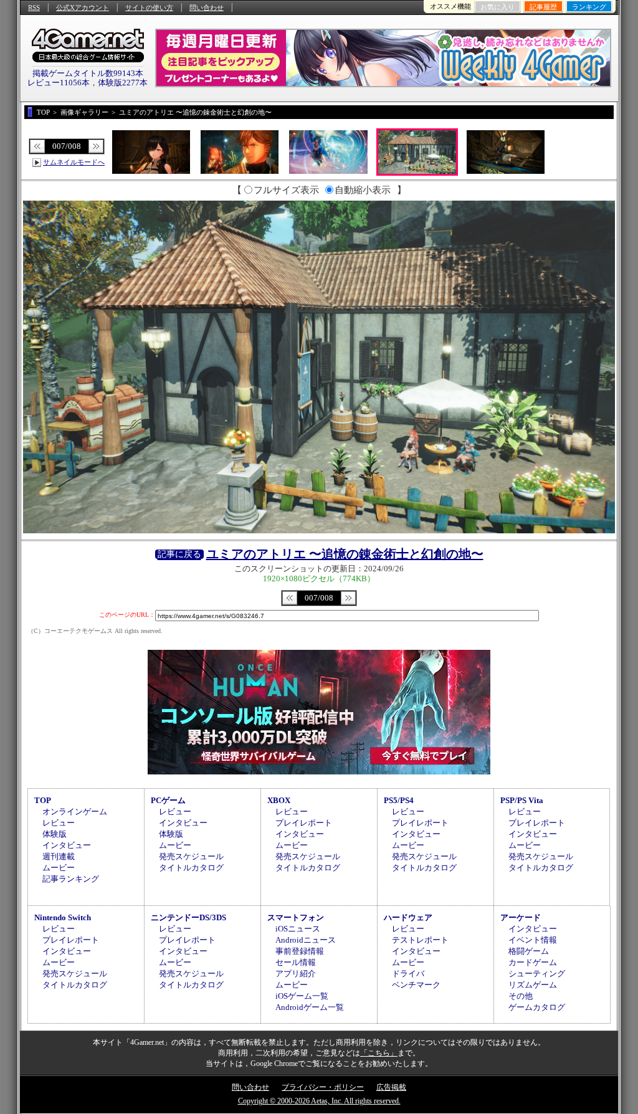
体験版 (54, 834)
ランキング (589, 7)
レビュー (58, 822)
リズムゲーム (532, 984)
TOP (42, 800)
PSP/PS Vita (521, 800)
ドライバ (408, 973)
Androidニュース (305, 940)
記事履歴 (543, 7)
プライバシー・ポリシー (323, 1087)
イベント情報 (532, 940)
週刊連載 (58, 856)
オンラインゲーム (74, 811)
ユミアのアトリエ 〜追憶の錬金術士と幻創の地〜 (344, 554)
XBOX (278, 800)
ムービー (58, 867)
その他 (520, 996)
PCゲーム (168, 800)
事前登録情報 (299, 951)
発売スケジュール (191, 856)
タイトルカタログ (191, 867)
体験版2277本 (123, 82)
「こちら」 (379, 1053)
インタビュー (66, 845)
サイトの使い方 (149, 7)
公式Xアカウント (82, 7)
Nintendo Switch (62, 917)
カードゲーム (532, 962)
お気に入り (497, 7)
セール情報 (295, 962)
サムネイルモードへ (74, 162)
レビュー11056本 (58, 82)
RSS (34, 7)
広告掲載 (391, 1087)
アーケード (520, 917)
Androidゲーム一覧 (309, 1007)
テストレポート (420, 940)
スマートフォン (295, 917)
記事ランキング (70, 878)
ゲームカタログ (536, 1007)
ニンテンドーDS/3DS (188, 917)
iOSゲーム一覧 (301, 996)
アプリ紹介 (295, 973)
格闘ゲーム (528, 951)
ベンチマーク (416, 984)
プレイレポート (303, 822)
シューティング (536, 973)
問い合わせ (206, 7)
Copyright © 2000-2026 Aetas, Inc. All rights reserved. (319, 1101)
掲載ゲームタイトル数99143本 (87, 73)
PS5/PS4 (399, 800)
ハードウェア (408, 917)
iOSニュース (297, 928)
